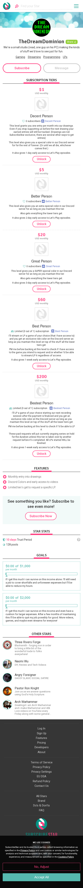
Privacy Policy (41, 767)
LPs (65, 57)
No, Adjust (41, 867)
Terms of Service (42, 762)
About (41, 752)
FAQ (41, 810)
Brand (41, 801)
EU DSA (41, 776)
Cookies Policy (66, 857)
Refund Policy (41, 781)
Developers (42, 747)
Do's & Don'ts (41, 805)
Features (41, 738)
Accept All (41, 877)
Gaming (20, 57)
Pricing (41, 742)
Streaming (34, 57)
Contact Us (42, 786)
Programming (51, 57)
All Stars (41, 796)
